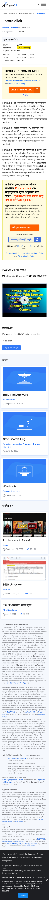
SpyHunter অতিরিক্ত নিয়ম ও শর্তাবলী (20, 857)
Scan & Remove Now (21, 90)
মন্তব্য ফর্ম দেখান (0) (11, 348)
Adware (6, 590)
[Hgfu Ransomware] (24, 379)
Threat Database (8, 13)
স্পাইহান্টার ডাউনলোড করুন (21, 227)
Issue (5, 545)
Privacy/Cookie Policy (16, 83)
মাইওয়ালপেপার (10, 486)
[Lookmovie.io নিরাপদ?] (24, 525)
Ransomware (9, 400)
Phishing (7, 610)
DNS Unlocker (12, 584)
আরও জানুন (5, 891)
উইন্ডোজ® (20, 246)
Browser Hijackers (25, 13)
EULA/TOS (41, 819)
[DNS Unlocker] (24, 569)
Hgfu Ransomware (15, 394)
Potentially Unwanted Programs (17, 444)
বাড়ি (3, 854)
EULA (40, 81)
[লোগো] (10, 4)
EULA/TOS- (11, 712)
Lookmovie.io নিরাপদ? (16, 540)
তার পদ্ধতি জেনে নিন (29, 846)
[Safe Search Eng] (24, 424)
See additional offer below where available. (21, 81)
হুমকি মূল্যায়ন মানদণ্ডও (31, 844)
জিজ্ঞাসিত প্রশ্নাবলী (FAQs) (14, 844)
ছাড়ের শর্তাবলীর (19, 821)
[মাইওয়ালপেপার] (24, 471)
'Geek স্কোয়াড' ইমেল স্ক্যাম (17, 605)
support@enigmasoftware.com (12, 780)
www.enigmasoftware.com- (17, 758)
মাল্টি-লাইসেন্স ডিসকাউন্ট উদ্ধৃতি (21, 239)
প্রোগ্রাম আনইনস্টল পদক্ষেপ (15, 854)
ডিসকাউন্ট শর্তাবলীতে (20, 841)
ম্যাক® (29, 246)
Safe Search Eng (14, 439)
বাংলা (39, 5)
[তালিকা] (44, 4)
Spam (14, 610)
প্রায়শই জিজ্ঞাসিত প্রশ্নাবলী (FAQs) (16, 683)
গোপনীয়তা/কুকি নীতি (30, 712)
